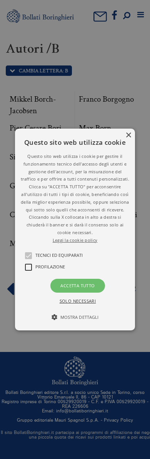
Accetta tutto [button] (77, 285)
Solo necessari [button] (78, 301)
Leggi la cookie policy (75, 240)
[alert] (75, 229)
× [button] (128, 135)
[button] (75, 229)
